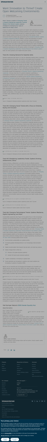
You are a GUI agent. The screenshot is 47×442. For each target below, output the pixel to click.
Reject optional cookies (15, 439)
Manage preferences (5, 435)
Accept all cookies (5, 439)
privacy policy (8, 433)
